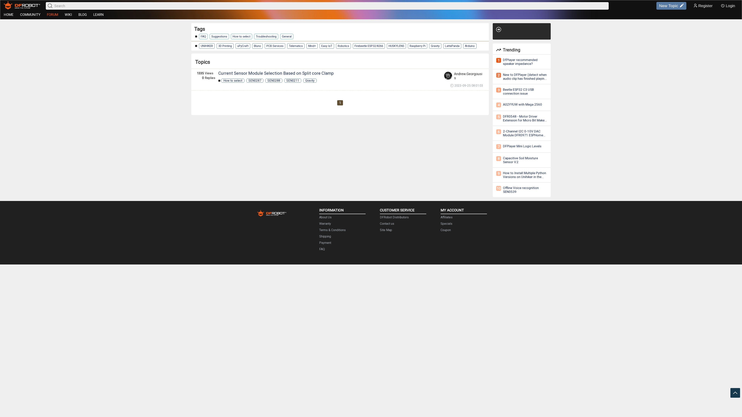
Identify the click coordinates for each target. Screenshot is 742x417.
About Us (325, 217)
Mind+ (312, 46)
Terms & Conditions (332, 230)
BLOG (82, 15)
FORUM (52, 15)
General (287, 36)
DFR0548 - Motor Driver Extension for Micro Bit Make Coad (524, 120)
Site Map (386, 230)
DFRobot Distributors (394, 217)
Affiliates (447, 217)
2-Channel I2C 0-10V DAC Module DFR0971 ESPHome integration (523, 135)
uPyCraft (242, 46)
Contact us (387, 223)
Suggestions (219, 36)
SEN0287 (254, 80)
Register (705, 6)
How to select (241, 36)
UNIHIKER (207, 46)
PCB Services (274, 46)
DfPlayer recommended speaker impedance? (520, 62)
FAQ (203, 36)
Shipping (325, 236)
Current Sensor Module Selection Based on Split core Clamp (276, 73)
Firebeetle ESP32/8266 (369, 46)
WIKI (68, 15)
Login (730, 6)
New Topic (668, 5)
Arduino (470, 46)
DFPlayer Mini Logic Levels (522, 146)
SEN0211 (292, 80)
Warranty (325, 223)
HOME (9, 15)
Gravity (435, 46)
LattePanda (452, 46)
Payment (325, 243)
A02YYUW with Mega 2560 (522, 104)
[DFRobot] (22, 5)
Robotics (343, 46)
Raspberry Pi (417, 46)
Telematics (296, 46)
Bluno (257, 46)
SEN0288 (273, 80)
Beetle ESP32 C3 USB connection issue (518, 91)
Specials (446, 223)
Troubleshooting (266, 36)
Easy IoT (326, 46)
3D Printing (225, 46)
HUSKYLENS (396, 46)
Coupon (446, 230)
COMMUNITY (30, 15)
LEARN (98, 15)
